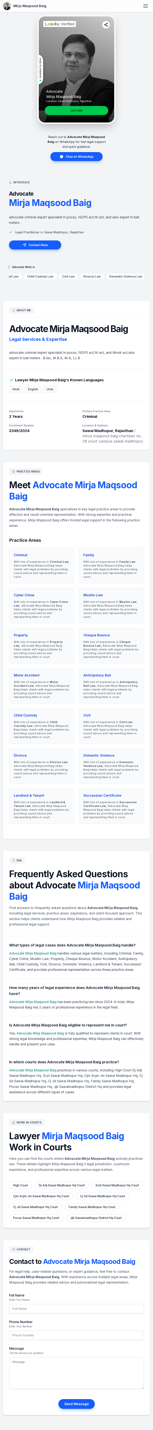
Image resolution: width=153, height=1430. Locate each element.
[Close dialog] (112, 667)
